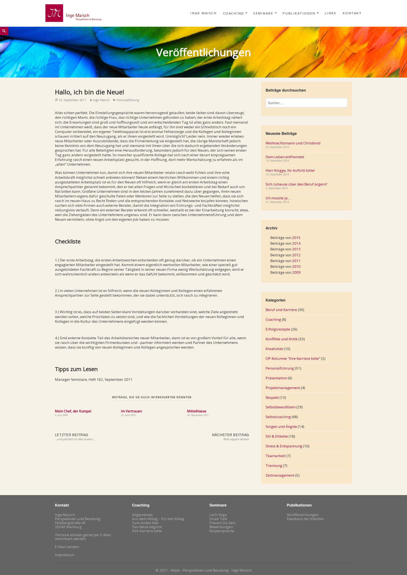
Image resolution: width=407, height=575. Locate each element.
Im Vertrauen (131, 411)
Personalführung (127, 100)
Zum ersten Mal (145, 522)
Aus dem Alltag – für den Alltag (158, 518)
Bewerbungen (221, 526)
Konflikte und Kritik (282, 338)
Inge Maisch (203, 13)
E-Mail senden (67, 546)
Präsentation (276, 377)
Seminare (263, 13)
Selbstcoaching (278, 416)
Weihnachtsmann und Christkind (293, 143)
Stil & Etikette (277, 436)
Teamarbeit (276, 455)
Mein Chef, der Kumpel (73, 411)
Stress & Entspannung (284, 446)
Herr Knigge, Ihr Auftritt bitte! (290, 170)
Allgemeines (142, 514)
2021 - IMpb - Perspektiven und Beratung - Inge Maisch (205, 570)
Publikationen (299, 13)
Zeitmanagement (280, 475)
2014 (296, 243)
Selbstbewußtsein (280, 407)
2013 (296, 249)
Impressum (64, 554)
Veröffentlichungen (303, 514)
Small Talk (218, 518)
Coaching (233, 13)
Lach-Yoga (218, 514)
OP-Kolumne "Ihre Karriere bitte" (293, 358)
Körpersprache (221, 530)
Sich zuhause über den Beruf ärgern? (296, 184)
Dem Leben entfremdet (285, 156)
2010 (296, 266)
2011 (296, 260)
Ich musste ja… (278, 197)
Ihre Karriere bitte (147, 530)
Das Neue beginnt (147, 526)
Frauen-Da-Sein (222, 522)
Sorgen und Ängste (281, 426)
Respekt (272, 397)
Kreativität (274, 348)
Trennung (274, 465)
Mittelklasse (196, 411)
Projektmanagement (283, 387)
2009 (296, 272)
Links (330, 13)
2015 (296, 237)
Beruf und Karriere (281, 309)
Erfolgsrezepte (278, 329)
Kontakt (352, 13)
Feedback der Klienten (305, 518)
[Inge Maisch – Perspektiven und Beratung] (72, 13)
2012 (296, 255)
